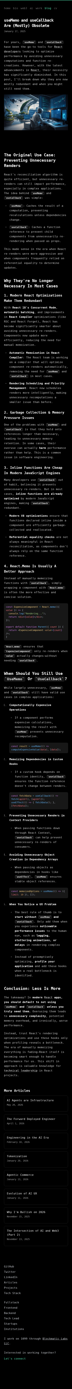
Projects (10, 1287)
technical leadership (21, 1070)
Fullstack (11, 1302)
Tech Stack (12, 1293)
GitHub (9, 1266)
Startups (10, 1323)
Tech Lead (11, 1318)
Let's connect (15, 1358)
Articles (10, 1282)
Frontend (10, 1307)
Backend (10, 1313)
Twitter (10, 1271)
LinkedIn (10, 1277)
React (35, 70)
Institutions (14, 1329)
